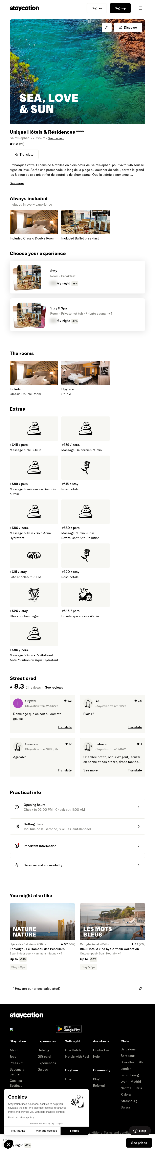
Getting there (33, 824)
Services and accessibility (43, 865)
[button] (8, 1144)
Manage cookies (46, 1130)
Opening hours (34, 805)
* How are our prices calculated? (37, 989)
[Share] (107, 27)
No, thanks (18, 1130)
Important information (40, 846)
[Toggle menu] (140, 8)
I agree (74, 1130)
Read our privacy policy (21, 1117)
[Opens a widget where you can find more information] (140, 1131)
